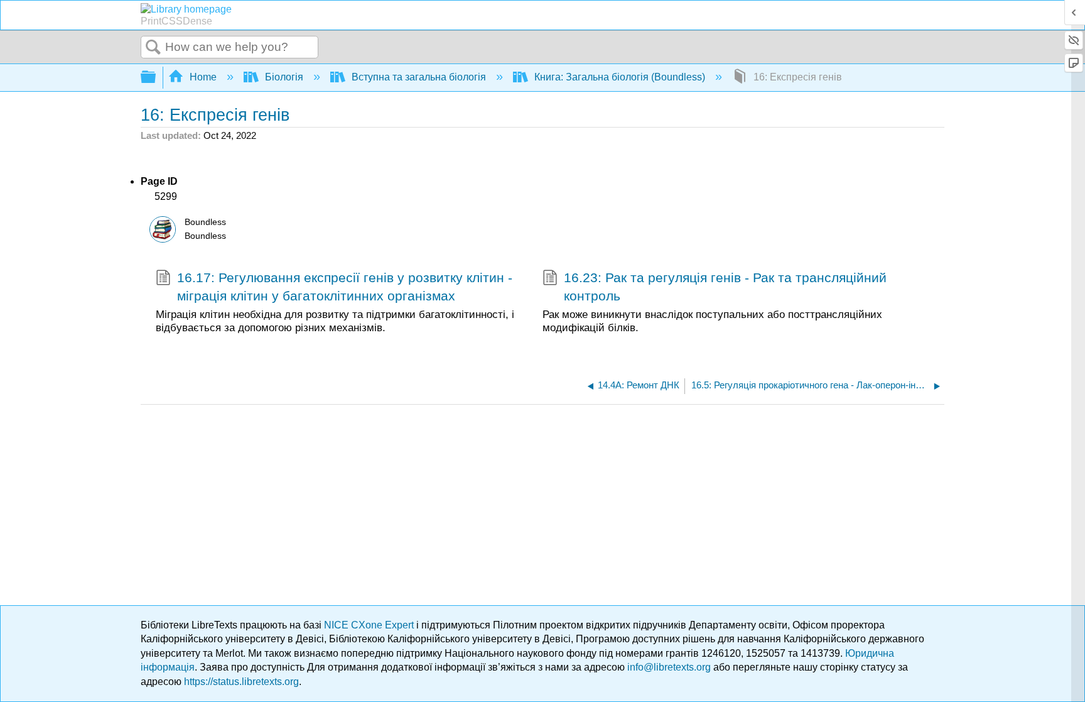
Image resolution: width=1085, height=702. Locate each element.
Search (153, 47)
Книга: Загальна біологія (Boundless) (620, 77)
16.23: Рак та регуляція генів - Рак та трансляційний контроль (725, 286)
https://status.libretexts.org (241, 681)
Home (203, 77)
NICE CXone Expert (370, 625)
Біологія (284, 77)
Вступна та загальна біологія (419, 77)
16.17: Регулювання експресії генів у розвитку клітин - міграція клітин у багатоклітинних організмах (344, 286)
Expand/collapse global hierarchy (156, 77)
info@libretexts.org (669, 667)
